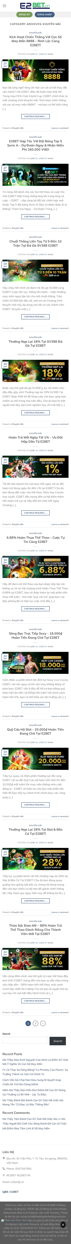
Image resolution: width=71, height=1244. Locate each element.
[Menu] (4, 6)
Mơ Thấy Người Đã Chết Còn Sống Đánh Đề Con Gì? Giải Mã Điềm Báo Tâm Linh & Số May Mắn (34, 1123)
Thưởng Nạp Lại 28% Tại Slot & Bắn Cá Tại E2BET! (36, 831)
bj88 (5, 1191)
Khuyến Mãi (35, 33)
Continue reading (35, 116)
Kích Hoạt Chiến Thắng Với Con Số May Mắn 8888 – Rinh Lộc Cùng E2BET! (35, 41)
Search (6, 1033)
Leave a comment (60, 128)
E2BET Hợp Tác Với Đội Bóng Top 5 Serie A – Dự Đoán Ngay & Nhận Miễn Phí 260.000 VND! (35, 145)
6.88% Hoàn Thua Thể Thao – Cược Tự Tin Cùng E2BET (36, 540)
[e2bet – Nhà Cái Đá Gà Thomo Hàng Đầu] (35, 5)
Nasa (50, 54)
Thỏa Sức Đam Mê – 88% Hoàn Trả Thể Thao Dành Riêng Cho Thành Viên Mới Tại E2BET (35, 929)
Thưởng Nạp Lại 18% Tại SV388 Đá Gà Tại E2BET (35, 343)
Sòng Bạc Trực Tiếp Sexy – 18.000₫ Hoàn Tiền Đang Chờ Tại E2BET (35, 635)
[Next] (43, 1023)
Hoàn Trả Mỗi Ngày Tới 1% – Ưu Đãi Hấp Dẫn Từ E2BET (36, 439)
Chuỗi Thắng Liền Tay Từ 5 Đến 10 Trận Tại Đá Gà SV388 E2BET (35, 243)
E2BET (14, 1191)
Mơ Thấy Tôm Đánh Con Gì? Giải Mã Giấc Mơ (29, 1119)
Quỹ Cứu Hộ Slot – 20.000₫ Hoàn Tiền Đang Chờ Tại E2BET (35, 731)
